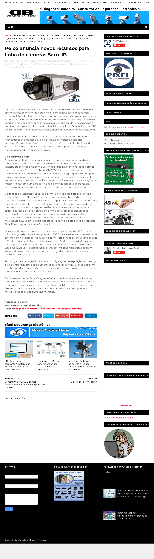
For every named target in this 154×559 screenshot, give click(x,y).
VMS (65, 38)
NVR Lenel (66, 35)
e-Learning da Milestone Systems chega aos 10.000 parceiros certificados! (49, 365)
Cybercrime (60, 2)
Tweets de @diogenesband (118, 417)
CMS (48, 35)
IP (53, 35)
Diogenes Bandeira (133, 2)
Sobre (146, 2)
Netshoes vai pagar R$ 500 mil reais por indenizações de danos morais (132, 515)
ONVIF (75, 35)
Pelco (83, 35)
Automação (73, 2)
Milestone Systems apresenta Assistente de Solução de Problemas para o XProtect (17, 365)
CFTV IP (40, 35)
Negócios (85, 2)
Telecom (95, 2)
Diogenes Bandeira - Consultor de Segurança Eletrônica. (48, 308)
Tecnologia (47, 2)
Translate (128, 143)
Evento (105, 2)
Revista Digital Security (56, 64)
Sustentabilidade (33, 2)
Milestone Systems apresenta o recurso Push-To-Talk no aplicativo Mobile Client (82, 365)
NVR (57, 35)
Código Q (108, 472)
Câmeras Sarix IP (20, 35)
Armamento (116, 2)
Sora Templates (21, 540)
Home (10, 27)
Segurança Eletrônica (14, 2)
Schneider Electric (30, 38)
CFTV (32, 35)
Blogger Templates (38, 540)
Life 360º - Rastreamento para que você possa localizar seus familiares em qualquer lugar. (132, 493)
